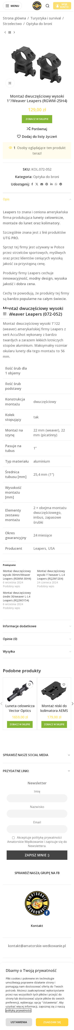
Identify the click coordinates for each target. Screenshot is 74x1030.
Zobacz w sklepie (37, 119)
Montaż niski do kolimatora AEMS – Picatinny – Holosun (54, 713)
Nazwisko (37, 807)
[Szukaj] (47, 6)
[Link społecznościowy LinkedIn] (51, 184)
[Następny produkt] (14, 32)
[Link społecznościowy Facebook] (32, 184)
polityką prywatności (18, 1010)
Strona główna (14, 18)
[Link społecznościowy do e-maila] (41, 184)
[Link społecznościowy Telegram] (60, 184)
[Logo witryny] (37, 5)
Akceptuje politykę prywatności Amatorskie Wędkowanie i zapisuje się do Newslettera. (37, 841)
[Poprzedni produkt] (5, 32)
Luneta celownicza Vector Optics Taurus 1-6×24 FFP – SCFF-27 (20, 713)
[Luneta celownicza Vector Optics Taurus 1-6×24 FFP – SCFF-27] (20, 690)
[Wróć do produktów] (9, 32)
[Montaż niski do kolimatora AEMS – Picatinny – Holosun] (54, 690)
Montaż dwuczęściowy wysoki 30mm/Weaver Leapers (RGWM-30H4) (17, 574)
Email (37, 822)
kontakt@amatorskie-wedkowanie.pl (37, 945)
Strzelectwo (12, 23)
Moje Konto (64, 6)
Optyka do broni (39, 23)
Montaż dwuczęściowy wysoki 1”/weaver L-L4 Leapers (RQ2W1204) (51, 574)
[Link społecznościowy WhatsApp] (56, 184)
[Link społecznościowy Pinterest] (46, 184)
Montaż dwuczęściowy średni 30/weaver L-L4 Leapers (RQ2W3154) (17, 596)
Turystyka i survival (45, 18)
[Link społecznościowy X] (36, 184)
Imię (37, 791)
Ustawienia (19, 1022)
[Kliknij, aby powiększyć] (10, 83)
